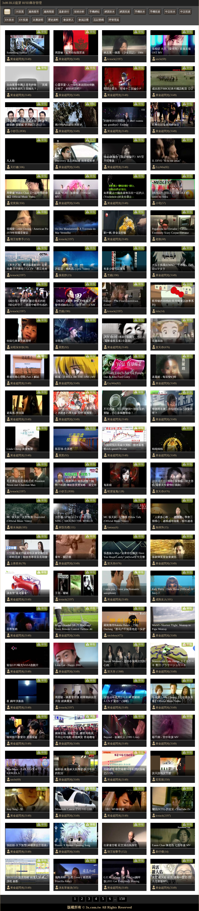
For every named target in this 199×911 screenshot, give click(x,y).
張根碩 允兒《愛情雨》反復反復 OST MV (171, 50)
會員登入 (68, 20)
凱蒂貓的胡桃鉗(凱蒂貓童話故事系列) (173, 302)
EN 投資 (23, 20)
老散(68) (161, 239)
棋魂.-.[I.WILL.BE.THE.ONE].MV (75, 376)
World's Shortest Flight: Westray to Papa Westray (171, 627)
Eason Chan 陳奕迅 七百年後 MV (171, 845)
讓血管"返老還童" (17, 593)
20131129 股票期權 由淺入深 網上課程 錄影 (27, 879)
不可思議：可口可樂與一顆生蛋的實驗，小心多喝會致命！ (124, 410)
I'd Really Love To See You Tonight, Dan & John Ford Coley (124, 374)
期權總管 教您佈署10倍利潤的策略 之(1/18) (124, 771)
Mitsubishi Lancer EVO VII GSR (73, 809)
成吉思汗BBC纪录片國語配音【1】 (173, 88)
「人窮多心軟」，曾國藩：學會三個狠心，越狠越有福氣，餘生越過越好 (172, 519)
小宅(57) (161, 203)
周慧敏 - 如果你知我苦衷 (70, 52)
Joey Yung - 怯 (15, 809)
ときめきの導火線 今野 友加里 (73, 412)
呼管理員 (114, 20)
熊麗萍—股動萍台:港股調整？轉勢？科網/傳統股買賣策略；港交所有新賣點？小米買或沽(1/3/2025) (76, 483)
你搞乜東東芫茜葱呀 (19, 340)
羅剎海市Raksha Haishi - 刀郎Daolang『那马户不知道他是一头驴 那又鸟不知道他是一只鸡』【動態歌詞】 (124, 627)
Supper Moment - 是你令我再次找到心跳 (125, 663)
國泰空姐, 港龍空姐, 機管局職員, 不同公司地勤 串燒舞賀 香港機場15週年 (75, 735)
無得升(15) (162, 527)
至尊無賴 (12, 629)
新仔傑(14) (162, 851)
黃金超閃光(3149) (20, 59)
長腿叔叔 (157, 340)
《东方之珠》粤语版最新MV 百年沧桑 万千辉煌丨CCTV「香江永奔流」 (27, 267)
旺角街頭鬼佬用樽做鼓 (165, 124)
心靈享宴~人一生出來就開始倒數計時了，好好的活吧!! (75, 86)
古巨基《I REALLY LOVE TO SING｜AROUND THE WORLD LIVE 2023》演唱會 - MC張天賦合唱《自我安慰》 (75, 519)
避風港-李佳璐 (15, 412)
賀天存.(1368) (115, 671)
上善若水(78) (18, 563)
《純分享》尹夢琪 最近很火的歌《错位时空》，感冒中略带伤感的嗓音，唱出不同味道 (27, 303)
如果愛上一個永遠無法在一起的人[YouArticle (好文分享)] (124, 194)
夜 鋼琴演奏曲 (15, 701)
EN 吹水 (9, 20)
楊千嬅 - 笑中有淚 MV (165, 737)
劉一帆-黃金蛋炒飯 (115, 232)
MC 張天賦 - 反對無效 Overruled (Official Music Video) (26, 518)
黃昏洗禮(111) (67, 527)
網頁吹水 (110, 11)
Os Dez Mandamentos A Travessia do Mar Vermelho (75, 230)
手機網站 (94, 11)
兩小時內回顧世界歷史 (68, 124)
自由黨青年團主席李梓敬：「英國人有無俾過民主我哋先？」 (27, 86)
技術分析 (79, 11)
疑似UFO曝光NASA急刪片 (22, 665)
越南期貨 (49, 11)
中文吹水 (170, 11)
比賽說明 (38, 20)
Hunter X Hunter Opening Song (72, 845)
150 (122, 899)
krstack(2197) (114, 59)
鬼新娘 (108, 484)
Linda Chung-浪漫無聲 (20, 448)
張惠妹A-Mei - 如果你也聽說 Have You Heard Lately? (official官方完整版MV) (124, 555)
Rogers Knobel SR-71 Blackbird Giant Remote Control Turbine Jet (73, 627)
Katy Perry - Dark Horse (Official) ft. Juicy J (173, 591)
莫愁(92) (64, 347)
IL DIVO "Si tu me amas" (166, 160)
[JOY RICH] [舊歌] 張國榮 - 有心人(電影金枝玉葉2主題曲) (124, 338)
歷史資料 (53, 20)
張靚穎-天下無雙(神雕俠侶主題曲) (27, 845)
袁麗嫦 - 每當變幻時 (164, 376)
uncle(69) (161, 59)
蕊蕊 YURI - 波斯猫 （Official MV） (73, 194)
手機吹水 (140, 11)
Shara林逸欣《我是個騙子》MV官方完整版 (124, 158)
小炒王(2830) (18, 131)
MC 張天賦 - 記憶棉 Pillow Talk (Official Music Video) (122, 518)
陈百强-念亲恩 (63, 448)
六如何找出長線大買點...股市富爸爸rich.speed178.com (124, 446)
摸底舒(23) (65, 275)
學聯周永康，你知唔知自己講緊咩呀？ (172, 410)
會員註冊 (84, 20)
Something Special (17, 52)
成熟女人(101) (164, 599)
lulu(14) (160, 311)
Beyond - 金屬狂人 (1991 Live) (121, 737)
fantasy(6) (112, 527)
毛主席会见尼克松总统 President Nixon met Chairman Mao (26, 482)
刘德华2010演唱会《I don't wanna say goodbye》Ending (123, 122)
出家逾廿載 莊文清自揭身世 (120, 845)
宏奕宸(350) (17, 203)
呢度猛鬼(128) (115, 491)
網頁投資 (125, 11)
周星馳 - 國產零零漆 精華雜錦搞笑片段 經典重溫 (75, 699)
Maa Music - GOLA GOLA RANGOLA (22, 771)
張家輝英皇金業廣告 (164, 557)
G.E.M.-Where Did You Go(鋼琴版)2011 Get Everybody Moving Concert (122, 879)
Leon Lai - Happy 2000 (68, 665)
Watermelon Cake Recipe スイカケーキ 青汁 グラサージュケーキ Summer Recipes (173, 663)
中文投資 (185, 11)
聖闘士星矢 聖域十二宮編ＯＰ (123, 88)
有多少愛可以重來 (114, 268)
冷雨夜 (59, 340)
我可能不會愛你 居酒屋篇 (22, 737)
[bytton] (7, 11)
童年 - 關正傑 (63, 557)
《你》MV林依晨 (114, 809)
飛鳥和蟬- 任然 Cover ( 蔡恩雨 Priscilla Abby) (73, 879)
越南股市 (34, 11)
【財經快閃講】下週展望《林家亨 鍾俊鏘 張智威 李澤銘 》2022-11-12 (27, 123)
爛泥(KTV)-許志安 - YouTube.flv (171, 809)
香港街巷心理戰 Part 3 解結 (23, 376)
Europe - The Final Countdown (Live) (121, 302)
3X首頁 (20, 11)
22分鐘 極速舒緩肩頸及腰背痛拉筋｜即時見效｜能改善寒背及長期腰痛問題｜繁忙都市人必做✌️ (27, 555)
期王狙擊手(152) (20, 239)
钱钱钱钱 (157, 448)
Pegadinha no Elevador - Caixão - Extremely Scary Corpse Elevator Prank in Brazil (170, 231)
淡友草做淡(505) (68, 887)
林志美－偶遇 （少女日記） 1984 (123, 52)
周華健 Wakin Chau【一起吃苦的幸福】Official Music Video (27, 194)
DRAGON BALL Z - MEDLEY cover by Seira (170, 194)
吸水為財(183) (18, 527)
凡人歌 (11, 160)
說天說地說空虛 (161, 773)
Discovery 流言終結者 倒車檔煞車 (75, 160)
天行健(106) (17, 167)
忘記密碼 (99, 20)
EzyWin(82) (162, 167)
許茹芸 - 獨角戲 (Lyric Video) (72, 268)
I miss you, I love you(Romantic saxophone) (121, 591)
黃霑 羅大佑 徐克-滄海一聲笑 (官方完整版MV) (172, 879)
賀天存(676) (163, 347)
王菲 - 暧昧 (61, 593)
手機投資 (155, 11)
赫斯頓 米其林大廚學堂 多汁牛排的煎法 (75, 771)
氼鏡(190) (113, 275)
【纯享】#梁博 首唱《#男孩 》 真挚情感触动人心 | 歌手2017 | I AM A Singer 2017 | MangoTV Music (75, 303)
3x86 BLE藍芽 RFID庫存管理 (22, 2)
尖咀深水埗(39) (19, 347)
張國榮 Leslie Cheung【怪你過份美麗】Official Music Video (172, 699)
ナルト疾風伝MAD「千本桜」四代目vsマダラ (173, 266)
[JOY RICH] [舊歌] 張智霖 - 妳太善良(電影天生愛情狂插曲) (173, 482)
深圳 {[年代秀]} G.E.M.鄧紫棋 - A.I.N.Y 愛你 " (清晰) (123, 699)
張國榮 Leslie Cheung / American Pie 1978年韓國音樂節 (27, 230)
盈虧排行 (64, 11)
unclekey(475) (115, 635)
